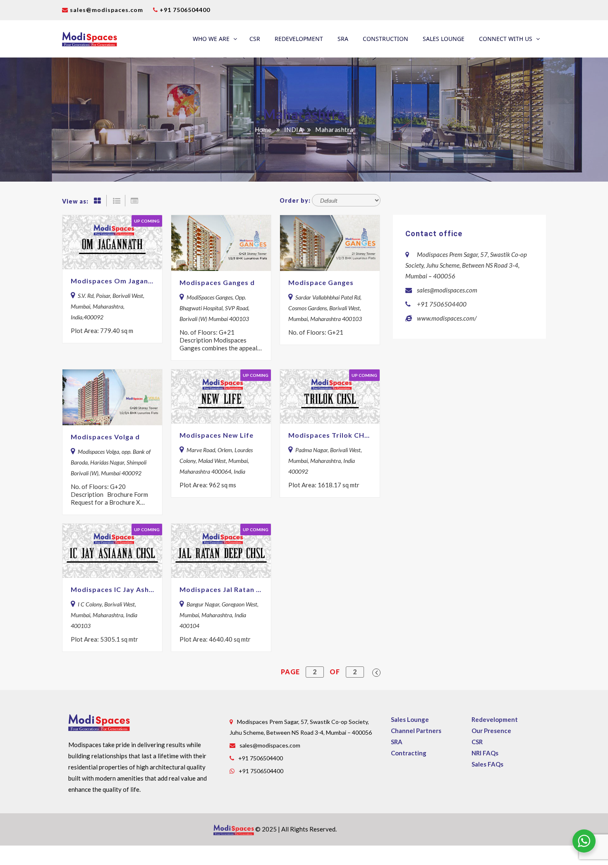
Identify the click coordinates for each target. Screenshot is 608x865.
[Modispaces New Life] (221, 396)
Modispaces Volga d (105, 437)
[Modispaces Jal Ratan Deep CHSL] (221, 551)
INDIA (293, 129)
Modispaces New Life (217, 435)
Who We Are (211, 39)
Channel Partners (416, 730)
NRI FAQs (485, 753)
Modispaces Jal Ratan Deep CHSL (221, 589)
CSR (254, 39)
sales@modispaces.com (106, 9)
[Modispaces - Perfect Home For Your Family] (89, 39)
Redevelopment (299, 39)
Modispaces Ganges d (217, 282)
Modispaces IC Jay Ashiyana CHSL (112, 589)
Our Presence (491, 730)
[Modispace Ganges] (330, 243)
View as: (75, 201)
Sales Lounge (443, 39)
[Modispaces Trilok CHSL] (330, 396)
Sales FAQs (487, 764)
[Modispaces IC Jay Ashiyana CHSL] (112, 551)
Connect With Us (505, 39)
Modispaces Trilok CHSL (329, 435)
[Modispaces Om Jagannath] (112, 242)
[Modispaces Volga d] (112, 397)
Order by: (295, 200)
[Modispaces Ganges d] (221, 243)
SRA (343, 39)
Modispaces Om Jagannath (112, 281)
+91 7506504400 (184, 9)
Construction (385, 39)
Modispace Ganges (321, 282)
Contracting (408, 753)
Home (263, 129)
